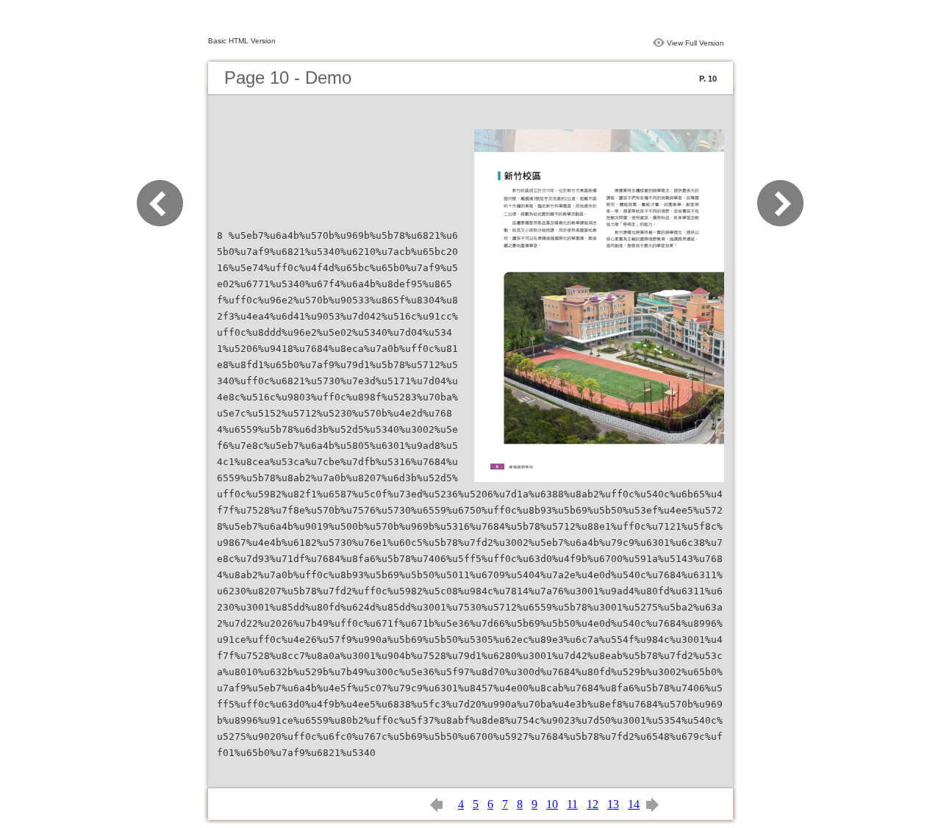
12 (592, 804)
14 (634, 804)
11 (572, 804)
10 (552, 804)
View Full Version (695, 43)
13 (613, 804)
